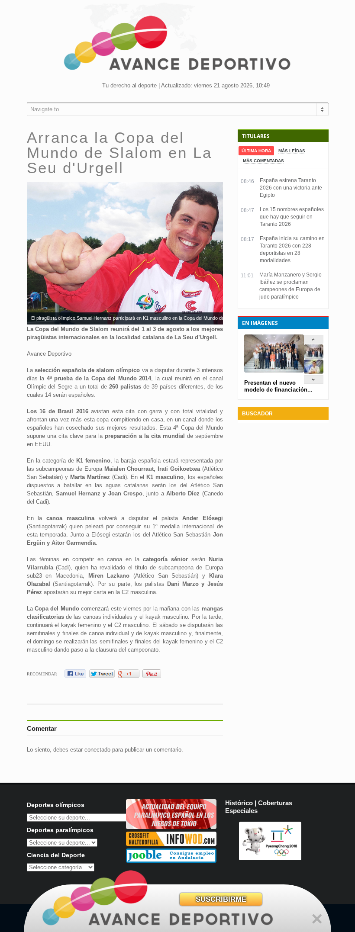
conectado (97, 749)
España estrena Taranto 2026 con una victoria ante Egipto (291, 187)
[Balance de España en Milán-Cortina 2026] (313, 372)
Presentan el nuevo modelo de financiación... (278, 386)
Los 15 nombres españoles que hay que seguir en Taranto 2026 (292, 216)
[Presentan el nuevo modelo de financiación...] (313, 357)
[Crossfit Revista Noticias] (171, 844)
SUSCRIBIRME (221, 899)
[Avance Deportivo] (177, 46)
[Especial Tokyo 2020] (171, 827)
